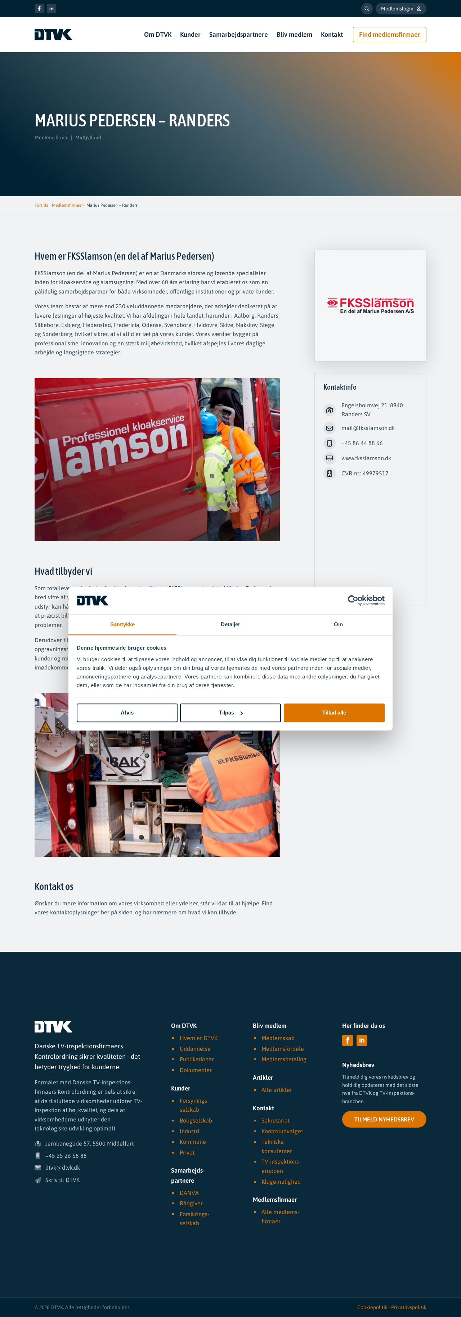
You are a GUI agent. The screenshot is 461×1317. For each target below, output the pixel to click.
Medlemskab (278, 1038)
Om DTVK (157, 34)
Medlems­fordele (282, 1048)
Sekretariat (275, 1120)
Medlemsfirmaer (67, 205)
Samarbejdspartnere (238, 34)
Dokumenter (196, 1070)
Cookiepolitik (372, 1307)
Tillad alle (334, 712)
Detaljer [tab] (231, 624)
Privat (187, 1152)
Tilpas (226, 712)
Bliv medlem (294, 34)
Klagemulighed (281, 1181)
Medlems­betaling (283, 1059)
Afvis (127, 712)
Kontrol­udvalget (282, 1131)
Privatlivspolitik (408, 1307)
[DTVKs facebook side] (39, 8)
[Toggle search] (367, 8)
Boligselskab (196, 1120)
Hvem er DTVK (199, 1038)
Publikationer (197, 1059)
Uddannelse (195, 1048)
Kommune (193, 1141)
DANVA (189, 1193)
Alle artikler (276, 1090)
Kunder (190, 34)
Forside (41, 205)
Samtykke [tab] (122, 624)
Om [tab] (338, 624)
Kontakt (332, 34)
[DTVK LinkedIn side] (51, 8)
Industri (189, 1131)
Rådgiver (191, 1203)
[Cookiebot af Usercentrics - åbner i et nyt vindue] (353, 600)
